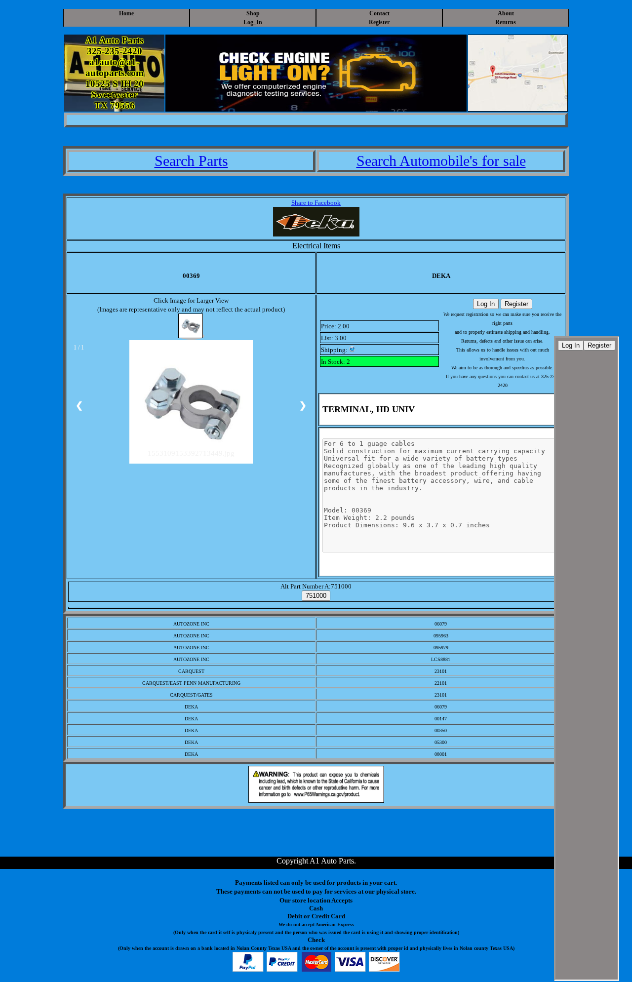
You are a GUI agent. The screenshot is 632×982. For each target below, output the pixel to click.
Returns (505, 22)
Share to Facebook (316, 202)
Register (379, 22)
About (506, 13)
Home (126, 13)
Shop (253, 13)
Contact (379, 13)
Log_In (252, 22)
